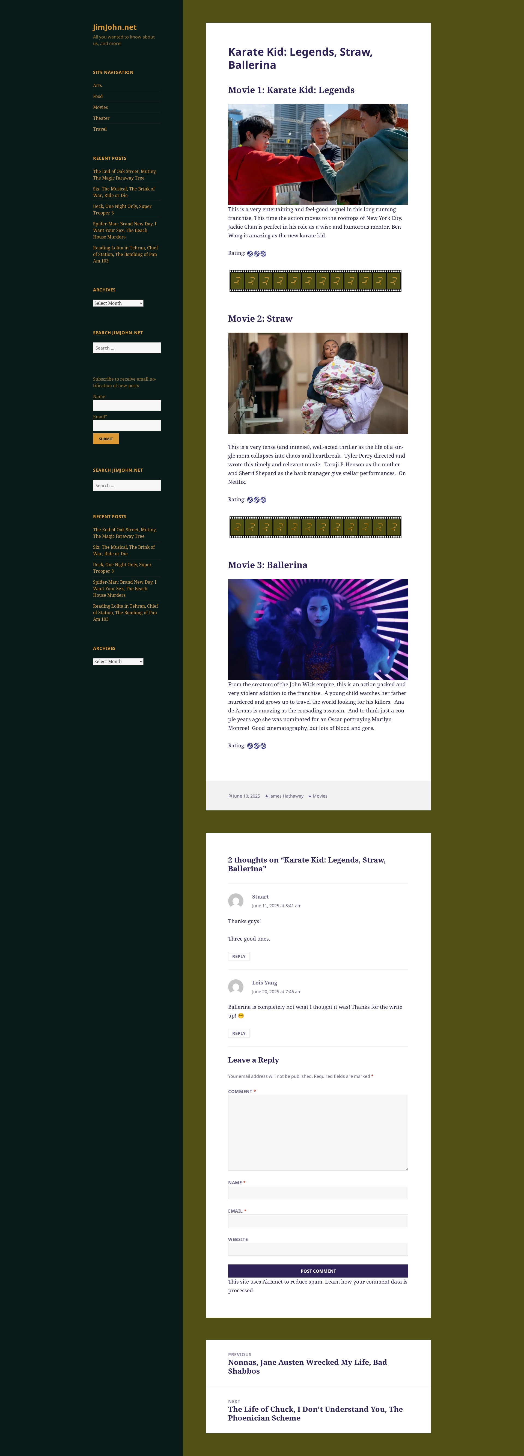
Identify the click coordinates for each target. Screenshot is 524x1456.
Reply (239, 956)
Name (237, 1183)
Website (238, 1239)
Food (98, 96)
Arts (97, 85)
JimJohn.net (115, 27)
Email (237, 1211)
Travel (100, 129)
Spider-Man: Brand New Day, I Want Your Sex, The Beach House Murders (124, 230)
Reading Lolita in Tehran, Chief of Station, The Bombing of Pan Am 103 (125, 254)
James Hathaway (286, 796)
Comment (242, 1091)
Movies (100, 107)
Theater (101, 118)
